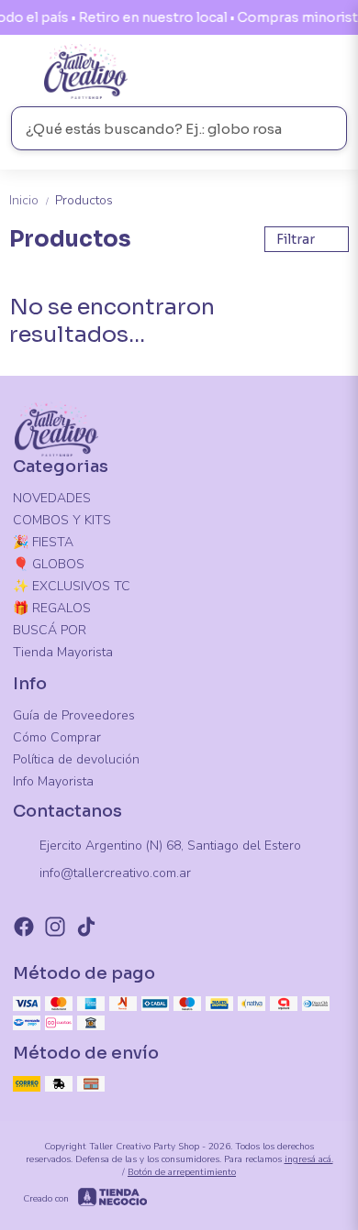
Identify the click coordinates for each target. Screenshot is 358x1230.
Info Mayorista (53, 781)
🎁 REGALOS (52, 608)
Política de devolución (76, 759)
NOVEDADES (52, 498)
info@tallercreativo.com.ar (115, 873)
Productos (84, 200)
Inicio (30, 200)
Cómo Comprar (57, 737)
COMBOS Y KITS (62, 520)
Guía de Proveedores (74, 715)
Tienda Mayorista (63, 652)
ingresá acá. (309, 1159)
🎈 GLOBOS (48, 564)
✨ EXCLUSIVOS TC (71, 586)
